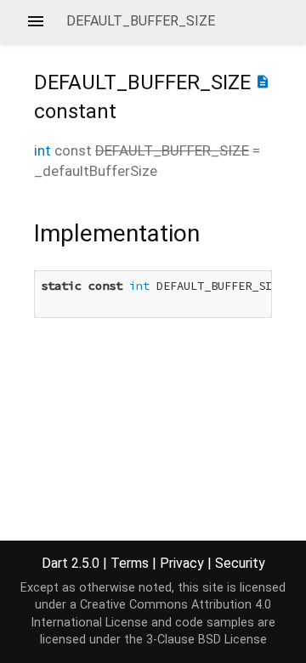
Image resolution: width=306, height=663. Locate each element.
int (42, 150)
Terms (129, 563)
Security (240, 563)
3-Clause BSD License (206, 639)
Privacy (182, 563)
